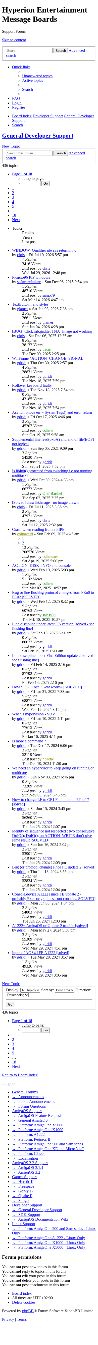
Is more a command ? (29, 741)
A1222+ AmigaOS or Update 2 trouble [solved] (50, 926)
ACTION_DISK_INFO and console (41, 565)
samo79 (48, 295)
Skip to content (14, 40)
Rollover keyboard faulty (32, 385)
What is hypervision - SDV (33, 714)
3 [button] (13, 197)
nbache (48, 759)
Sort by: (48, 990)
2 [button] (13, 193)
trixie (46, 349)
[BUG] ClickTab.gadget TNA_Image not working (52, 331)
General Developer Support (37, 135)
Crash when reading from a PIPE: (39, 529)
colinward (25, 534)
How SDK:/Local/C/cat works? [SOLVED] (47, 687)
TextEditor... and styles (30, 304)
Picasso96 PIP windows (31, 277)
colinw (47, 430)
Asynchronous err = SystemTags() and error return (52, 412)
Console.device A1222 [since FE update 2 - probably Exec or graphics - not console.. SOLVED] (53, 896)
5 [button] (13, 206)
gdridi (21, 363)
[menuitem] (37, 76)
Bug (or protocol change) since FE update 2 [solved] (53, 867)
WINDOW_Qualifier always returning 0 (44, 250)
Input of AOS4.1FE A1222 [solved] (40, 953)
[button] (22, 174)
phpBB (28, 1311)
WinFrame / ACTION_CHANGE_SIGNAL (47, 358)
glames (22, 309)
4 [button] (13, 202)
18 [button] (14, 215)
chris (21, 255)
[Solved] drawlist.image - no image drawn (45, 502)
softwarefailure (29, 282)
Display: (13, 990)
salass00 (49, 615)
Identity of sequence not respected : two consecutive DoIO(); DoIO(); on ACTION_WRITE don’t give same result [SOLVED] (53, 835)
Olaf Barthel (52, 493)
